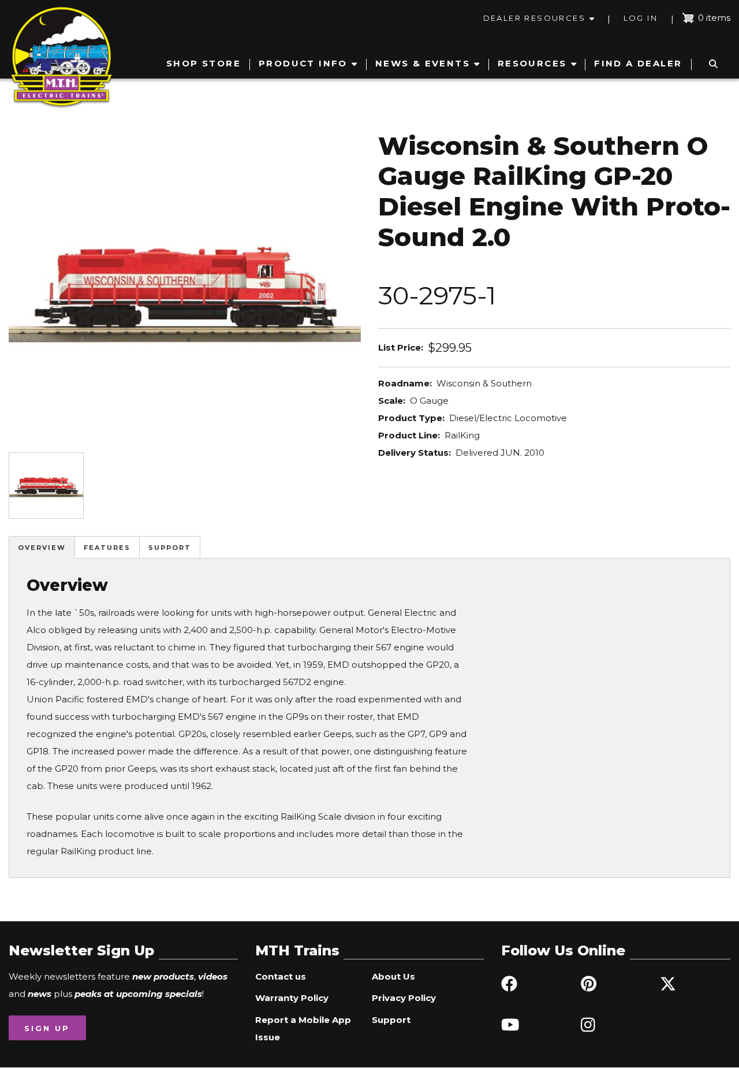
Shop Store (203, 63)
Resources (532, 63)
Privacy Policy (404, 997)
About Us (393, 976)
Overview (42, 548)
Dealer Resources (534, 18)
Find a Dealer (638, 63)
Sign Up (47, 1028)
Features (107, 548)
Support (169, 548)
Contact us (280, 976)
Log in (641, 18)
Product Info (303, 63)
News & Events (422, 63)
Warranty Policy (292, 997)
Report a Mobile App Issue (303, 1028)
